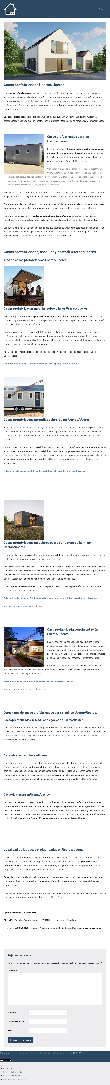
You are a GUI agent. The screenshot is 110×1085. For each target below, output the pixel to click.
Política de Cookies (12, 1075)
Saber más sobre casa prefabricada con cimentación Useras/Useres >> (39, 681)
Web (10, 1030)
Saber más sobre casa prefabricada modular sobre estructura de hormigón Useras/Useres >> (50, 598)
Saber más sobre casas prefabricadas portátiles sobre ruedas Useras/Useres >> (44, 471)
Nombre (12, 1012)
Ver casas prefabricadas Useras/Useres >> (24, 605)
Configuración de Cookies (15, 1079)
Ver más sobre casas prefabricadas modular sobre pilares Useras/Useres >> (42, 363)
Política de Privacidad (13, 1072)
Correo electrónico (17, 1021)
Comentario (14, 970)
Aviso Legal (8, 1068)
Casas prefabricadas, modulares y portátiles (51, 1053)
